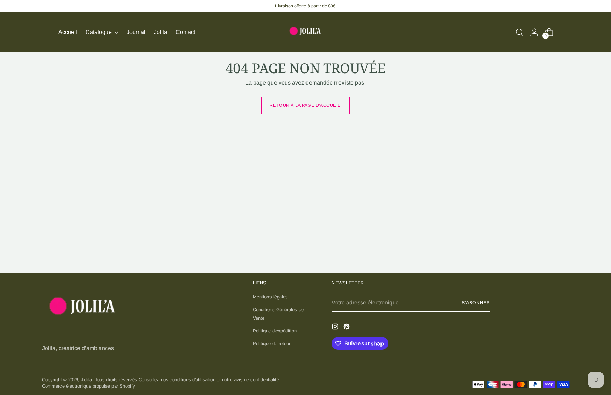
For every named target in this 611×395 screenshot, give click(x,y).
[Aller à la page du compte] (534, 32)
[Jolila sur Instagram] (336, 327)
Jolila (86, 379)
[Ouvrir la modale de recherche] (519, 32)
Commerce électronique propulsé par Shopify (88, 386)
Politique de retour (272, 343)
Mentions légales (270, 297)
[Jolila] (305, 32)
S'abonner (476, 302)
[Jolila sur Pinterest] (347, 327)
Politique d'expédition (275, 330)
